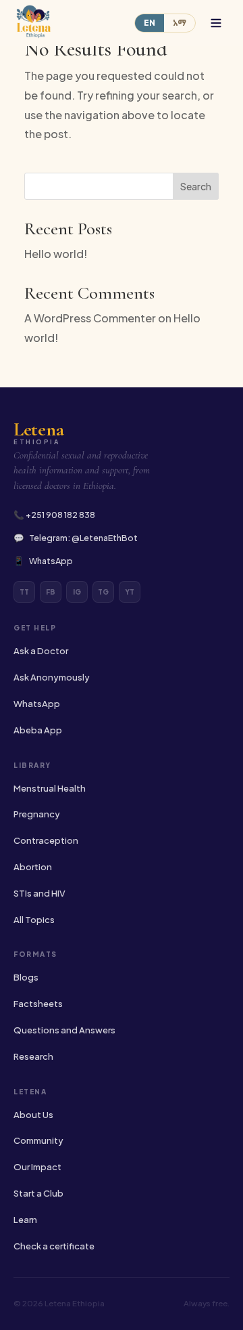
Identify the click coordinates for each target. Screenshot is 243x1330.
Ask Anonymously (52, 677)
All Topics (34, 919)
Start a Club (38, 1193)
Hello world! (55, 253)
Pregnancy (37, 814)
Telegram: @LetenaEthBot (83, 537)
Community (38, 1140)
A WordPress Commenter (90, 318)
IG (77, 592)
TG (103, 592)
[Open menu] (216, 23)
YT (129, 592)
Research (33, 1056)
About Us (33, 1114)
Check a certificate (54, 1246)
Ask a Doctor (41, 650)
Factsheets (38, 1003)
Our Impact (37, 1166)
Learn (25, 1219)
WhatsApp (51, 560)
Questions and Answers (64, 1030)
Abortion (33, 866)
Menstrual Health (50, 788)
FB (50, 592)
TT (24, 592)
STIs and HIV (39, 893)
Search (195, 186)
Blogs (26, 977)
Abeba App (38, 730)
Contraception (46, 840)
